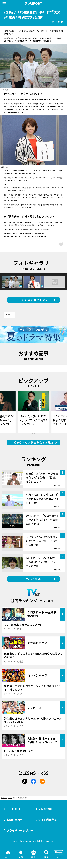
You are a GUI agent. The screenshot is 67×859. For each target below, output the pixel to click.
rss (42, 781)
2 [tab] (32, 433)
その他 (10, 798)
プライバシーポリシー (20, 830)
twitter (24, 781)
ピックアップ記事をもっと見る (33, 443)
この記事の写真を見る (34, 300)
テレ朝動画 (45, 809)
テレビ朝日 (13, 809)
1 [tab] (30, 433)
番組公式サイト (14, 229)
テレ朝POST (33, 3)
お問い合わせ (15, 820)
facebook (33, 781)
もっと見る (33, 579)
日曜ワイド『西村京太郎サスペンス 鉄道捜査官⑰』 (28, 234)
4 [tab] (36, 433)
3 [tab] (34, 433)
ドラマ (9, 314)
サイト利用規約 (47, 820)
